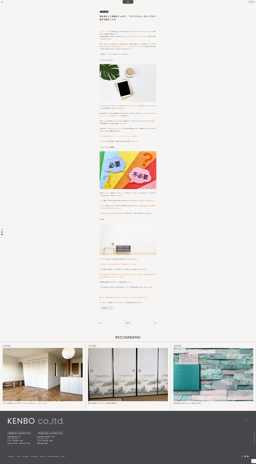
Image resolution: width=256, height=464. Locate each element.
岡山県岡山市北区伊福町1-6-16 (45, 436)
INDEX (128, 323)
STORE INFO (26, 456)
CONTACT (251, 2)
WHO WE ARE (10, 456)
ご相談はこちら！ (107, 308)
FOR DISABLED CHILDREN (53, 456)
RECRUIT (63, 456)
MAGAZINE (42, 456)
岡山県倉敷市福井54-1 (13, 436)
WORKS (19, 456)
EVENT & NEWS (34, 456)
